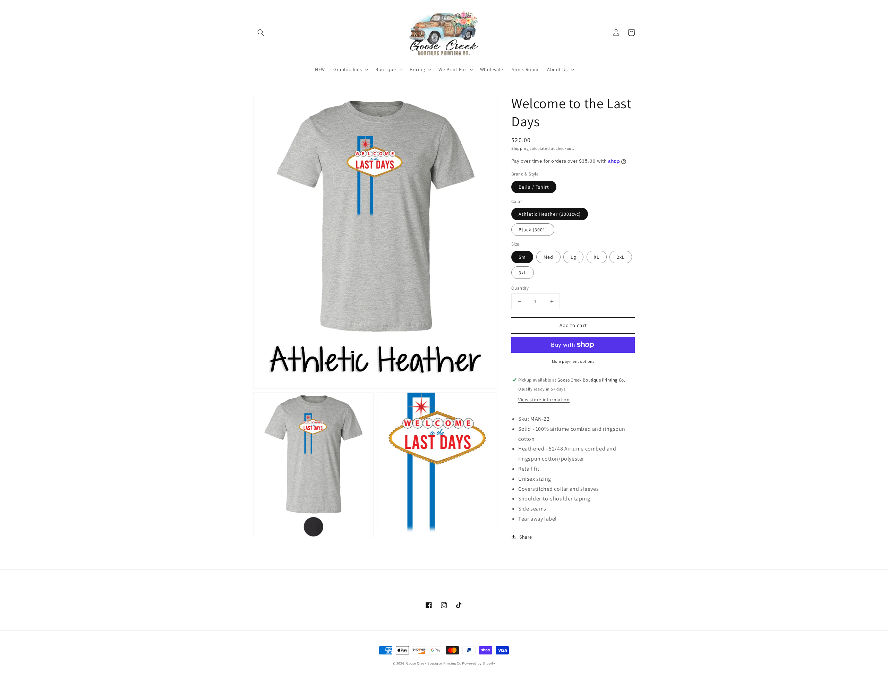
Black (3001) (533, 229)
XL (596, 257)
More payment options (573, 361)
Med (548, 257)
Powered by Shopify (478, 663)
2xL (621, 257)
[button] (260, 32)
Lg (573, 257)
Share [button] (525, 537)
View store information (544, 399)
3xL (523, 272)
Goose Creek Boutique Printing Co (433, 663)
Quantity (520, 288)
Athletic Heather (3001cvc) (550, 214)
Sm (522, 257)
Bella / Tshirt (534, 187)
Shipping (520, 148)
